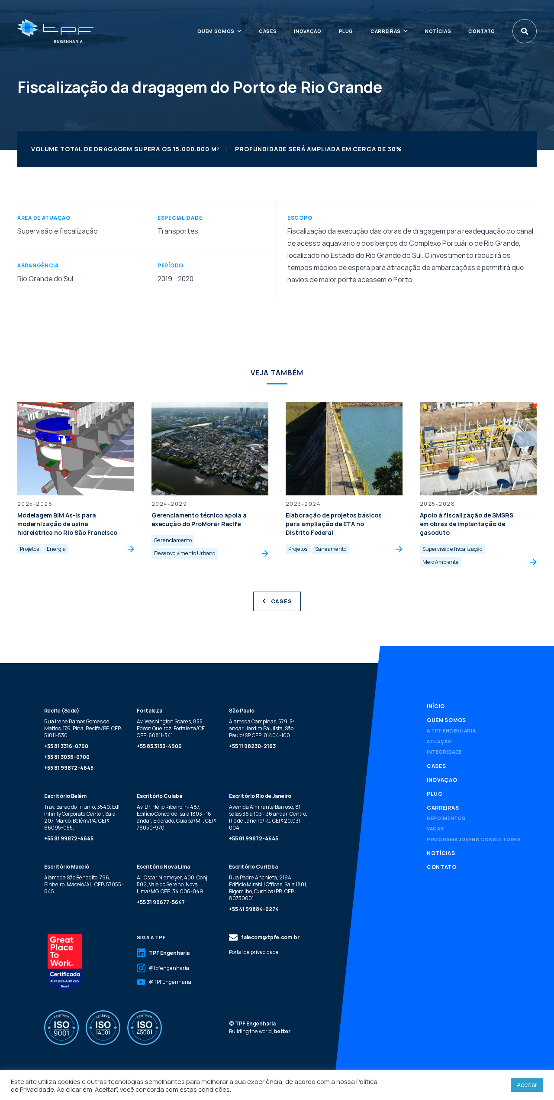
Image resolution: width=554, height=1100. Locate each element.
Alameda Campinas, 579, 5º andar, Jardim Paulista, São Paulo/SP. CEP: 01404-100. (261, 728)
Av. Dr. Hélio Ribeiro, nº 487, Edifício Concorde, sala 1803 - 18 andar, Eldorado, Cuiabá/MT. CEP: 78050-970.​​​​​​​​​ (176, 817)
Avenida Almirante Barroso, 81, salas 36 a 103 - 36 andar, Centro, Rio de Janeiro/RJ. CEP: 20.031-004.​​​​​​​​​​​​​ (268, 817)
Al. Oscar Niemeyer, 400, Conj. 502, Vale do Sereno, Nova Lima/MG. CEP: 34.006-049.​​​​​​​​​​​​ (173, 884)
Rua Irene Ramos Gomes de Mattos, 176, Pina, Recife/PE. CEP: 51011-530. (83, 728)
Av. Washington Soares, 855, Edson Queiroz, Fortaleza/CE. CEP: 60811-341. (171, 728)
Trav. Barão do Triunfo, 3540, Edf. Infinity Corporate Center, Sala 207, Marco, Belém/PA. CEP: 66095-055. (82, 817)
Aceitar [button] (527, 1084)
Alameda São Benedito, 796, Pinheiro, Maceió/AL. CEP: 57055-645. (83, 884)
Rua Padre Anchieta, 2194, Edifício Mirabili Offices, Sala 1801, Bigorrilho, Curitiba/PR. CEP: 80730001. (268, 888)
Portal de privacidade (254, 952)
